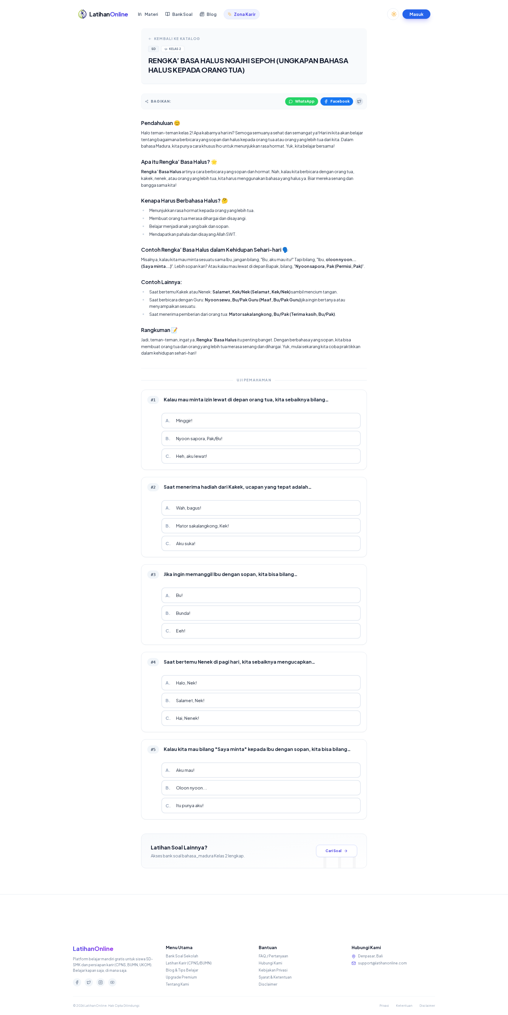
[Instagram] (100, 982)
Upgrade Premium (181, 977)
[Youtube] (112, 982)
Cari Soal (333, 851)
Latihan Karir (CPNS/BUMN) (189, 963)
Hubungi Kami (270, 963)
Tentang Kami (177, 984)
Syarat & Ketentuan (275, 977)
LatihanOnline (93, 948)
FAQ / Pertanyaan (273, 956)
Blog (212, 14)
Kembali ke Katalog (177, 38)
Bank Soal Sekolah (182, 956)
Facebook (340, 101)
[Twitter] (89, 982)
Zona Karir (245, 14)
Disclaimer (268, 984)
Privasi (384, 1005)
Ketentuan (404, 1005)
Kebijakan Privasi (273, 970)
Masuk (416, 14)
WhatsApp (305, 101)
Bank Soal (182, 14)
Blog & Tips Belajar (182, 970)
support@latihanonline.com (382, 963)
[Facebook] (77, 982)
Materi (151, 14)
